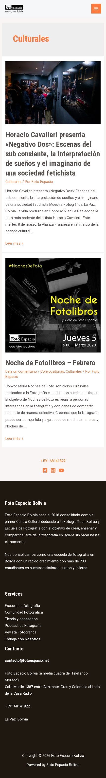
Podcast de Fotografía (23, 625)
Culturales (13, 181)
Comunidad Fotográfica (24, 612)
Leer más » (14, 243)
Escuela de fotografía (22, 605)
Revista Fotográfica (20, 632)
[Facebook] (45, 470)
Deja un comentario (21, 371)
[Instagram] (53, 470)
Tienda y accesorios (21, 619)
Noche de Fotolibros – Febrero (50, 362)
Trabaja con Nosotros (22, 639)
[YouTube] (61, 470)
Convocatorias (52, 371)
